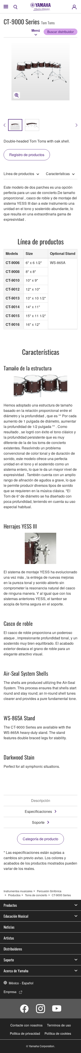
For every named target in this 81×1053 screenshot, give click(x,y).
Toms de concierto (36, 895)
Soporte (38, 822)
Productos (14, 895)
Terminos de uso (59, 1025)
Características (58, 173)
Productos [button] (10, 905)
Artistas (9, 938)
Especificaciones (38, 811)
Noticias (9, 927)
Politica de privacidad (25, 1033)
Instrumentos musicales (18, 891)
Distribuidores (13, 949)
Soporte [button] (9, 959)
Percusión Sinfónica (49, 891)
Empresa (10, 991)
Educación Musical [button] (16, 916)
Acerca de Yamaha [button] (16, 970)
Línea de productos (19, 173)
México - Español (21, 983)
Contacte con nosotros (26, 1025)
